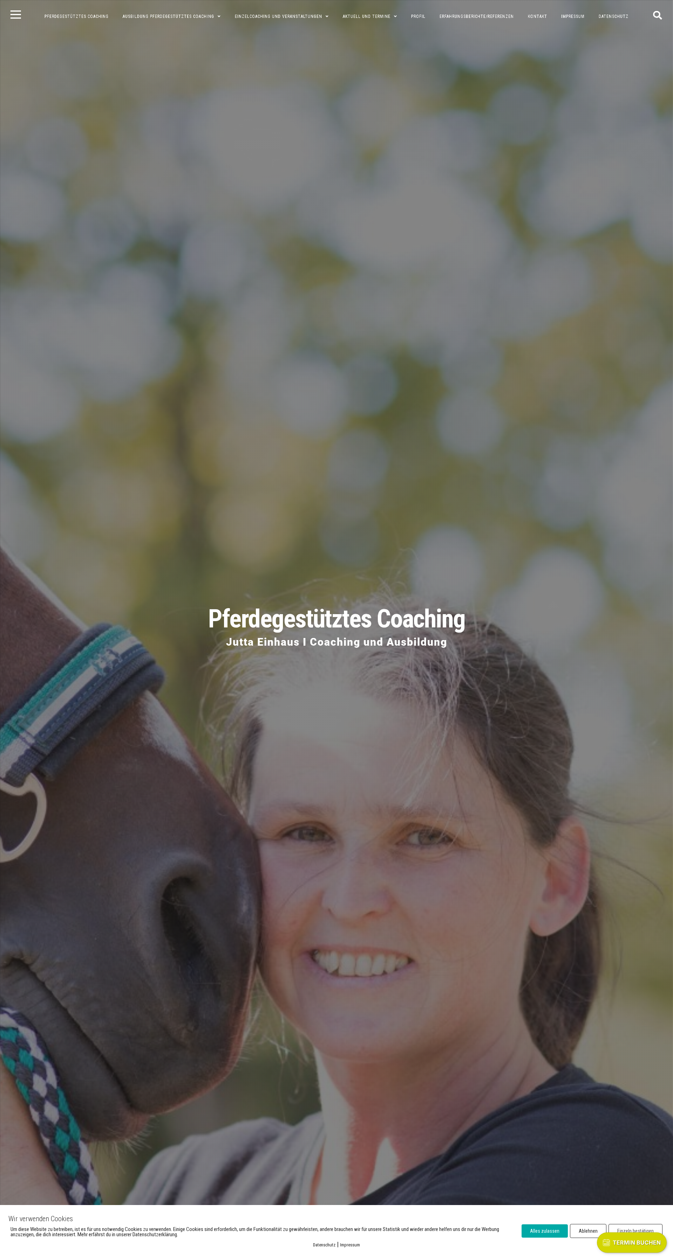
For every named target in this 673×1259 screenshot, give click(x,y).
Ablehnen (588, 1231)
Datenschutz (324, 1244)
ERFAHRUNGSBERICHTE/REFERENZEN (477, 16)
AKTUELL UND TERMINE (366, 16)
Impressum (350, 1244)
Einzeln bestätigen (635, 1231)
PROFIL (418, 16)
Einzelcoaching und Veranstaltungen (278, 16)
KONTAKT (537, 16)
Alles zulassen (544, 1231)
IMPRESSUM (573, 16)
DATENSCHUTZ (613, 16)
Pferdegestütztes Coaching (336, 619)
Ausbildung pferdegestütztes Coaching (168, 16)
